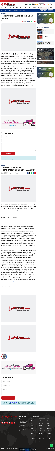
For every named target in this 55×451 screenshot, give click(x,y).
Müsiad (32, 435)
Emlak (32, 436)
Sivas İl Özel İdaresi (41, 432)
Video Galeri (33, 440)
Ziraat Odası (49, 435)
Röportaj (40, 426)
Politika (17, 7)
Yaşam (48, 423)
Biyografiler (33, 438)
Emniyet (32, 431)
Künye (20, 419)
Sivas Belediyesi (42, 430)
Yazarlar (39, 7)
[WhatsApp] (51, 445)
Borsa (48, 436)
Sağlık (30, 7)
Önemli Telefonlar (22, 422)
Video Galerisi (50, 10)
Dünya (11, 7)
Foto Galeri (49, 438)
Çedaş (40, 436)
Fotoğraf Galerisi (43, 10)
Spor (14, 7)
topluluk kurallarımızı (13, 157)
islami (32, 428)
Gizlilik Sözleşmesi (22, 429)
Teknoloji (26, 7)
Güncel (2, 7)
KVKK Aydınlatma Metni (23, 421)
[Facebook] (2, 423)
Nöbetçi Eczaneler (42, 440)
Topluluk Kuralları (22, 425)
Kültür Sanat (35, 7)
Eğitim (32, 425)
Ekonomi (6, 7)
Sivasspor (48, 430)
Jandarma (48, 441)
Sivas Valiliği (49, 428)
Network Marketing (41, 428)
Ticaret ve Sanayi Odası (50, 432)
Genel (32, 418)
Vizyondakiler (41, 438)
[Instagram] (7, 423)
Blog (32, 441)
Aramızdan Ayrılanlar (49, 427)
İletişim (20, 430)
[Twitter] (5, 423)
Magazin (21, 7)
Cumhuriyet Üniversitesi (33, 430)
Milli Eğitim (41, 433)
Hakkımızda (21, 418)
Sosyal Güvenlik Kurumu (42, 418)
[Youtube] (12, 423)
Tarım (40, 435)
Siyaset (40, 441)
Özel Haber (33, 426)
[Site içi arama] (47, 8)
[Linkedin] (10, 423)
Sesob (32, 433)
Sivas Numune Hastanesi (49, 440)
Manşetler (48, 425)
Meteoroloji (49, 433)
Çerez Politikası (22, 423)
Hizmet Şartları (21, 428)
